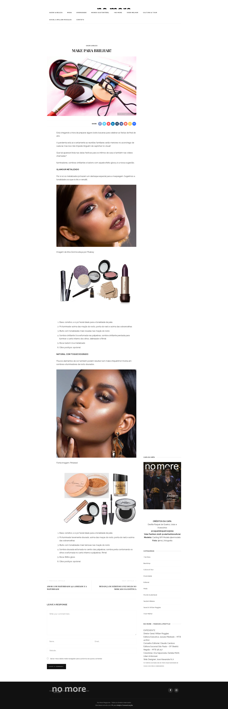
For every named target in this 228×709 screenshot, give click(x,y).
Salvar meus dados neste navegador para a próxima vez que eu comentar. (76, 659)
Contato (80, 20)
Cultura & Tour (150, 12)
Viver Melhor (132, 12)
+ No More (146, 557)
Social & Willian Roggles (60, 20)
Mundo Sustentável (100, 12)
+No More (118, 12)
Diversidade (81, 12)
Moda (69, 12)
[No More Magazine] (69, 690)
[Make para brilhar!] (91, 86)
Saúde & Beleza (55, 12)
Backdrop (146, 563)
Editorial (146, 582)
